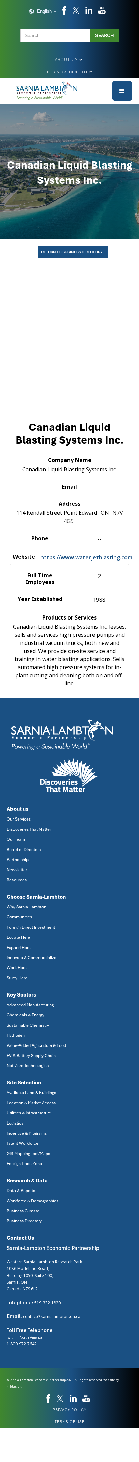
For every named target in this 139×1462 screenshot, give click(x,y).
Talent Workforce (22, 1143)
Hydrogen (16, 1035)
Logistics (15, 1123)
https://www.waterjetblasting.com (86, 557)
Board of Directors (24, 849)
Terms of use (70, 1421)
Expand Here (19, 947)
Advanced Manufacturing (30, 1005)
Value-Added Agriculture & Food (36, 1045)
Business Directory (69, 72)
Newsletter (17, 870)
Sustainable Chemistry (28, 1025)
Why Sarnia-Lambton (26, 907)
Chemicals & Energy (25, 1015)
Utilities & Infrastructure (29, 1113)
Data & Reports (21, 1190)
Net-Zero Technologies (28, 1065)
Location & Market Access (31, 1103)
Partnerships (18, 859)
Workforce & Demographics (32, 1201)
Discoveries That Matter (29, 829)
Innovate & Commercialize (31, 957)
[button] (43, 11)
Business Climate (23, 1211)
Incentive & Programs (27, 1133)
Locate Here (18, 937)
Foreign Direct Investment (31, 927)
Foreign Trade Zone (24, 1163)
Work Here (17, 968)
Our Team (16, 839)
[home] (47, 91)
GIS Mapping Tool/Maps (28, 1153)
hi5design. (14, 1386)
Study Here (17, 978)
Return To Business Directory (72, 252)
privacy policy (69, 1409)
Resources (17, 880)
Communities (19, 917)
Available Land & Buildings (31, 1092)
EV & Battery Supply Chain (31, 1055)
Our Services (19, 819)
